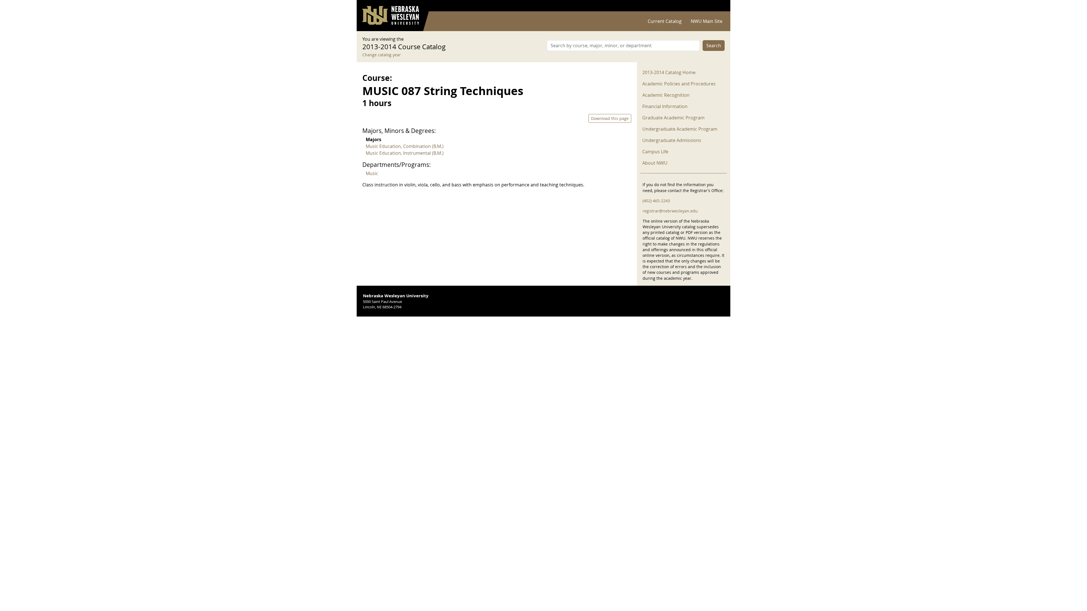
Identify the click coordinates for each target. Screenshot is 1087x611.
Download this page (610, 118)
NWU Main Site (706, 21)
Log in (717, 5)
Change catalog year (381, 54)
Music (372, 173)
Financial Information (665, 106)
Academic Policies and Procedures (679, 84)
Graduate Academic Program (673, 118)
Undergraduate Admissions (671, 140)
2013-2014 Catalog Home (669, 72)
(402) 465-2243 (656, 200)
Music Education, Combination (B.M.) (405, 146)
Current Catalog (665, 21)
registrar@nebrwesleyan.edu (670, 211)
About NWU (654, 163)
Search (713, 45)
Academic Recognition (666, 95)
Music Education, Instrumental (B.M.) (405, 153)
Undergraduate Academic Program (679, 129)
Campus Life (655, 152)
